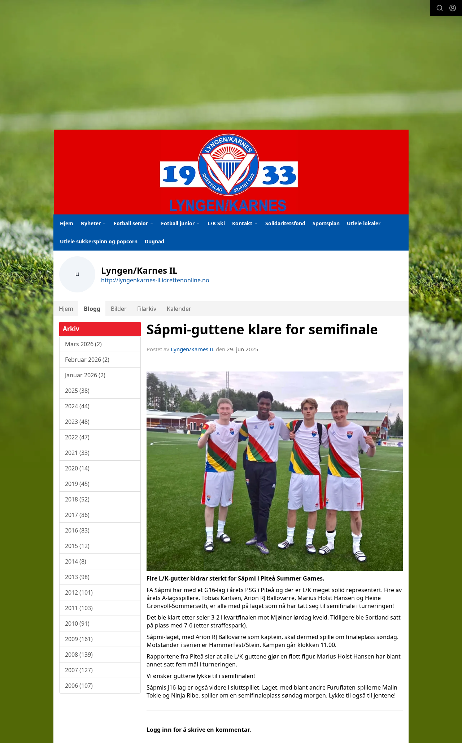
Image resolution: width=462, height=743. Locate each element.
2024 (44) (77, 406)
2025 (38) (77, 391)
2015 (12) (77, 546)
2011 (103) (79, 608)
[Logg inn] (452, 7)
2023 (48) (77, 422)
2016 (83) (77, 530)
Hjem (66, 223)
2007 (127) (79, 670)
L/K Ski (216, 223)
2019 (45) (77, 484)
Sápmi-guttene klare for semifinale (262, 329)
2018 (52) (77, 499)
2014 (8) (75, 561)
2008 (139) (79, 655)
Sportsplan (326, 223)
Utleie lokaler (363, 223)
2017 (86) (77, 515)
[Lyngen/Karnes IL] (231, 172)
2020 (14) (77, 468)
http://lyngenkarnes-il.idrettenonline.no (155, 280)
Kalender (179, 309)
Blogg (92, 309)
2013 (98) (77, 577)
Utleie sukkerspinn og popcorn (99, 241)
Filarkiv (146, 309)
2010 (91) (77, 623)
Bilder (119, 309)
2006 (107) (79, 686)
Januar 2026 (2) (85, 375)
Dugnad (154, 241)
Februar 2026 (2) (87, 360)
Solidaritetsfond (285, 223)
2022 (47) (77, 437)
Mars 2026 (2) (83, 344)
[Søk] (439, 7)
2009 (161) (79, 639)
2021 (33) (77, 453)
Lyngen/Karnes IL (192, 349)
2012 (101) (79, 592)
